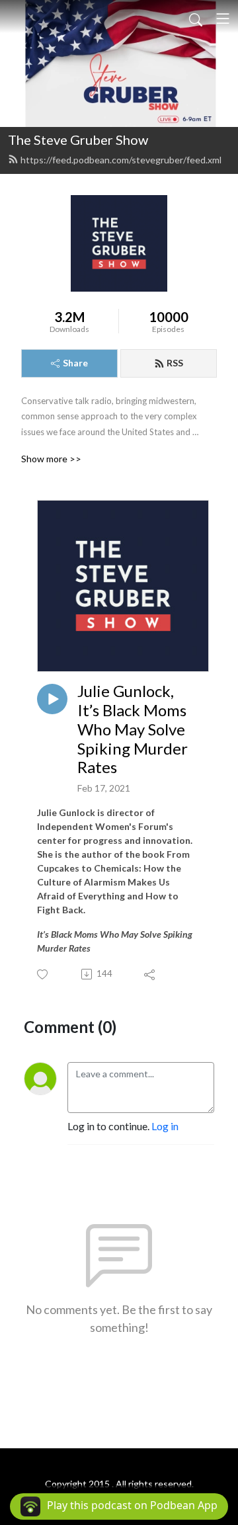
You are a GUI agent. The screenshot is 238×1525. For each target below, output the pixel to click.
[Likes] (43, 974)
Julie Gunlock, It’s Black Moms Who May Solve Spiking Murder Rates (132, 729)
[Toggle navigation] (223, 18)
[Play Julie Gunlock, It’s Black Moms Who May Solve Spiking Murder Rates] (52, 699)
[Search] (196, 18)
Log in (164, 1126)
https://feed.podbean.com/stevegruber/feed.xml (120, 159)
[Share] (150, 974)
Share (75, 362)
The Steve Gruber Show (78, 139)
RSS (175, 362)
